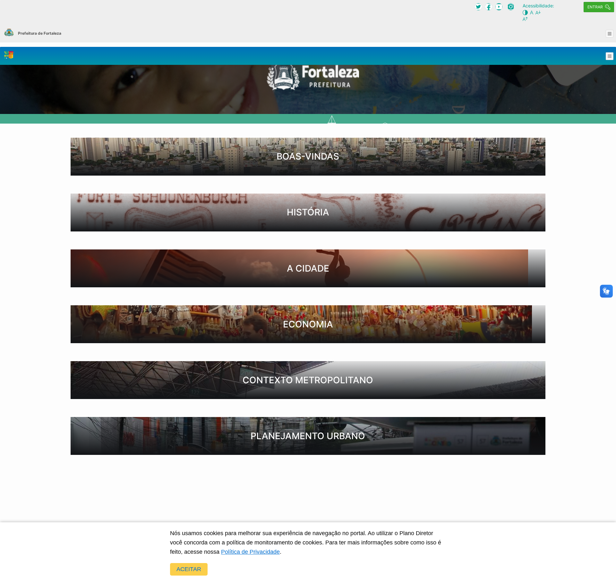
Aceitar (188, 569)
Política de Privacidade (250, 552)
